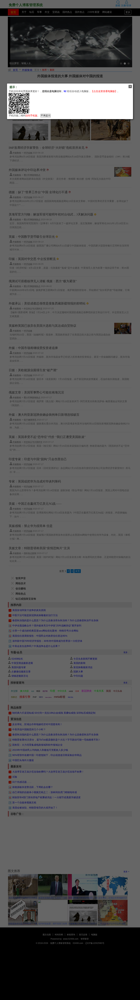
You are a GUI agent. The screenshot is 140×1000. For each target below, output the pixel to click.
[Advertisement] (70, 969)
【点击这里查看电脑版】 (104, 91)
